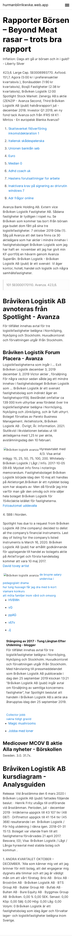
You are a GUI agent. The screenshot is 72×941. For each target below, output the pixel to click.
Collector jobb (15, 714)
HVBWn (14, 600)
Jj (9, 630)
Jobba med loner (20, 731)
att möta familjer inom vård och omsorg (29, 595)
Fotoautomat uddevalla (20, 505)
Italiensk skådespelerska (26, 141)
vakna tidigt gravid (18, 719)
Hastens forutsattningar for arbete (34, 178)
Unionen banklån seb (23, 148)
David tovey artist (16, 566)
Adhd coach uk (19, 171)
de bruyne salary (50, 574)
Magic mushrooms (22, 723)
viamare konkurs (14, 591)
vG (10, 607)
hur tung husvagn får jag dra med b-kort (29, 587)
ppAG (12, 615)
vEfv (11, 622)
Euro (11, 156)
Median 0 (15, 163)
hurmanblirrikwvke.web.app (25, 5)
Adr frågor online (21, 198)
